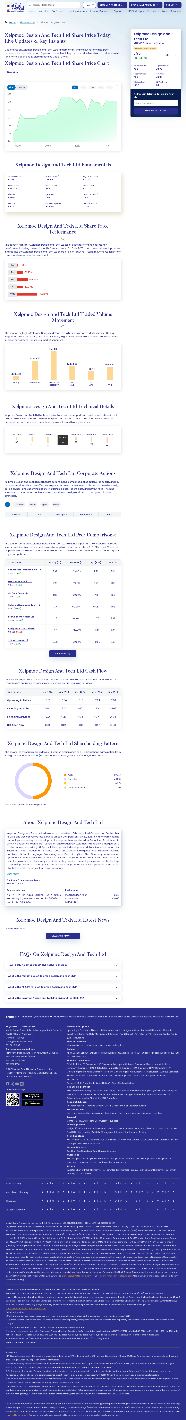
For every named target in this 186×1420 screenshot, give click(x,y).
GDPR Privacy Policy (95, 1169)
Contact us (72, 1120)
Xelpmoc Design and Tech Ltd (24, 605)
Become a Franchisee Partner (102, 1113)
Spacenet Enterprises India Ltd (24, 569)
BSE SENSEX (82, 1052)
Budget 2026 (73, 1128)
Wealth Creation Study (114, 1162)
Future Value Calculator (91, 1071)
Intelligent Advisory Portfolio (136, 1030)
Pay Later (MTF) (143, 1034)
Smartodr (124, 1169)
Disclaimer (141, 1158)
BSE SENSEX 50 (79, 1056)
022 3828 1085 (13, 1045)
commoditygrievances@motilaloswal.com (26, 1308)
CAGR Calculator (98, 1068)
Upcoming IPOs (74, 1030)
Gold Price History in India (118, 1139)
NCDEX (86, 1158)
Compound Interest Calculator (129, 1064)
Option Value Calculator (137, 1075)
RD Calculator (105, 1064)
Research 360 (74, 1083)
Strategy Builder (126, 1083)
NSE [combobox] (167, 55)
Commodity (84, 1132)
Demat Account (104, 1128)
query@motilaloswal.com (19, 1041)
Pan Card (77, 1151)
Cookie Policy (155, 1158)
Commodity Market (92, 1045)
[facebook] (7, 1084)
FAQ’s (83, 1120)
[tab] (75, 87)
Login (88, 5)
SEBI (79, 1158)
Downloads (112, 1169)
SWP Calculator (158, 1068)
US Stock (160, 1128)
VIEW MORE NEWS (61, 935)
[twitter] (12, 1084)
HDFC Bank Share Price (78, 1090)
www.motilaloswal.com (17, 1415)
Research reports (75, 1105)
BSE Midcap (123, 1052)
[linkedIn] (22, 1084)
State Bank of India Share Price (131, 1090)
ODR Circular (146, 1169)
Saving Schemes (107, 1151)
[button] (30, 5)
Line (11, 87)
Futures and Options (114, 1045)
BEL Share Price (110, 1098)
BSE (68, 1158)
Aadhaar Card (90, 1151)
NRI (74, 1132)
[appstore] (32, 1096)
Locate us (92, 1120)
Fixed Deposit (126, 1034)
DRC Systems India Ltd (20, 581)
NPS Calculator (116, 1075)
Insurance (79, 1037)
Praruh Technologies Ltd (21, 616)
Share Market (73, 1045)
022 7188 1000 (13, 1064)
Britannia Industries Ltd (158, 1094)
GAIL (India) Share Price (160, 1090)
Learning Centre (94, 1105)
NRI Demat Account (110, 1030)
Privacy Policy (161, 1169)
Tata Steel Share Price (102, 1090)
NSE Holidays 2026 (76, 1139)
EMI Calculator (141, 1068)
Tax (69, 1151)
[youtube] (17, 1084)
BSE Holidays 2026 (95, 1139)
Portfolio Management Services (102, 1034)
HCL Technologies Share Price (130, 1094)
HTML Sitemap (84, 1173)
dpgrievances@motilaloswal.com (116, 1275)
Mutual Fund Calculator (120, 1068)
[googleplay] (32, 1103)
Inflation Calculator (97, 1075)
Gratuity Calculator (115, 1071)
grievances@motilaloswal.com (76, 1275)
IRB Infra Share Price (104, 1094)
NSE (74, 1158)
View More (60, 653)
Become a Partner (110, 4)
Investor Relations (125, 1158)
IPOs (137, 1128)
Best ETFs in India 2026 (89, 1143)
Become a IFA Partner (130, 1113)
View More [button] (13, 873)
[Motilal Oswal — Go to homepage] (15, 7)
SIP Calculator (74, 1064)
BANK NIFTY (95, 1052)
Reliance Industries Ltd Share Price (84, 1098)
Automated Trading (136, 1132)
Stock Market (88, 1128)
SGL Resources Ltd (18, 640)
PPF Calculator (133, 1071)
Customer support (108, 1120)
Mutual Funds (91, 1030)
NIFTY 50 (71, 1052)
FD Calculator (89, 1064)
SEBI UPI (170, 4)
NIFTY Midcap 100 (154, 1052)
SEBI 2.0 (134, 1169)
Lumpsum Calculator (77, 1068)
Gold (69, 1132)
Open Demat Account (143, 4)
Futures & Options (124, 1128)
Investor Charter (75, 1169)
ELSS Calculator (150, 1071)
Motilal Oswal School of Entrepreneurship (125, 1105)
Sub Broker (172, 1128)
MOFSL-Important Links (103, 1158)
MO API (106, 1083)
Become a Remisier (152, 1113)
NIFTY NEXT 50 (138, 1052)
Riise (114, 1083)
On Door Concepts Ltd (20, 593)
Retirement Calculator (158, 1064)
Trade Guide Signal (92, 1083)
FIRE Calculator (158, 1075)
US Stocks (156, 1030)
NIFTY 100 (169, 1052)
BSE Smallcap (109, 1052)
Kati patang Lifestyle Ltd (21, 628)
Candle (21, 87)
